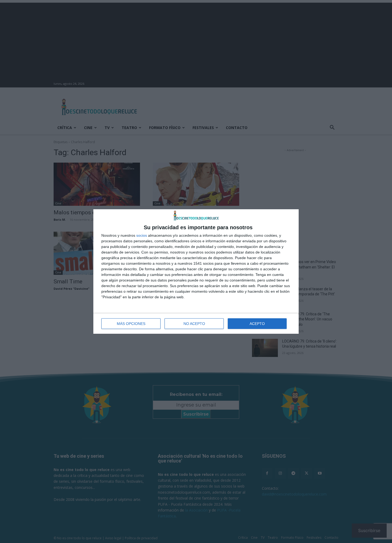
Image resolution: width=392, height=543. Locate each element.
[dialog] (196, 271)
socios (141, 235)
